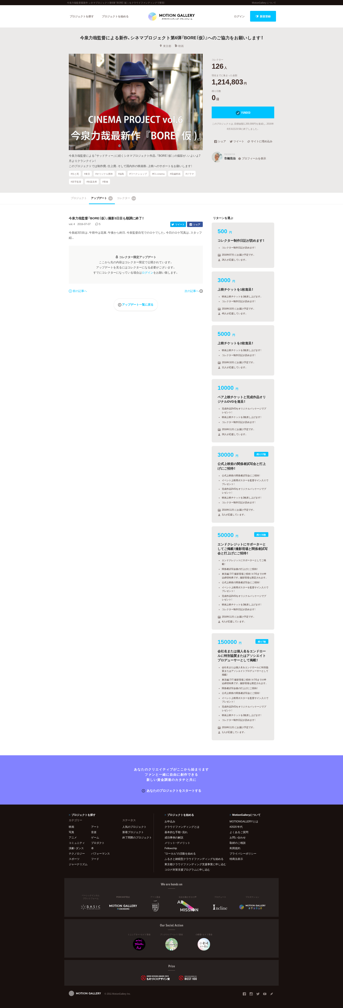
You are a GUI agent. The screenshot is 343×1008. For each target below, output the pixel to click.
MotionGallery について (264, 2)
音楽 (93, 832)
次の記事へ (192, 291)
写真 (71, 832)
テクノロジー (77, 853)
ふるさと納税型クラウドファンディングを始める (193, 859)
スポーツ (74, 859)
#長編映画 (175, 173)
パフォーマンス (100, 853)
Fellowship (171, 848)
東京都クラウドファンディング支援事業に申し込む (193, 864)
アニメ (73, 837)
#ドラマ (190, 173)
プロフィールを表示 (254, 158)
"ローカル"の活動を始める (180, 853)
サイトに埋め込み (261, 141)
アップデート (101, 198)
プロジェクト (79, 198)
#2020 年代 (236, 827)
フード (95, 859)
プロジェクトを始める (115, 16)
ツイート (238, 141)
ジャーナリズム (78, 864)
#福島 (121, 173)
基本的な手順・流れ (176, 832)
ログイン (239, 16)
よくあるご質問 (239, 832)
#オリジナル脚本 (104, 173)
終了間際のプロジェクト (135, 837)
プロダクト (98, 843)
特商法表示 (236, 859)
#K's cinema (158, 173)
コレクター (126, 198)
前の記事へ (80, 291)
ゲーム (95, 837)
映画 (181, 46)
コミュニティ (77, 843)
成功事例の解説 (174, 837)
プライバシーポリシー (243, 853)
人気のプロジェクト (134, 827)
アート (95, 827)
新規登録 (265, 16)
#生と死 (75, 173)
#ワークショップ (138, 173)
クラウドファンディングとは (182, 827)
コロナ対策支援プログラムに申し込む (187, 869)
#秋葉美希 (91, 181)
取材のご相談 (238, 843)
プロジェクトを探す (82, 16)
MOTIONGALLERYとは (244, 821)
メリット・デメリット (177, 843)
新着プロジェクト (133, 832)
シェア (222, 141)
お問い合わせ (238, 837)
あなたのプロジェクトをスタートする (174, 790)
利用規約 (235, 848)
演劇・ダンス (76, 848)
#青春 (105, 181)
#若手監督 (76, 181)
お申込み (170, 821)
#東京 (87, 173)
